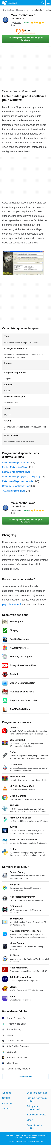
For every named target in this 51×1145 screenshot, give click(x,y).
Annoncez (7, 1103)
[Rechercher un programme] (42, 2)
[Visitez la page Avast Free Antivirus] (25, 31)
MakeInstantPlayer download (16, 462)
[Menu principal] (48, 2)
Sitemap (6, 1108)
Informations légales (36, 1115)
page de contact (11, 604)
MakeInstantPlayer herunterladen (18, 481)
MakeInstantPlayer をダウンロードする (21, 476)
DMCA (30, 1120)
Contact (6, 1098)
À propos (6, 1093)
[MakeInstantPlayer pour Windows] (5, 20)
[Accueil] (3, 10)
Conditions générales (37, 1093)
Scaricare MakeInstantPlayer (16, 472)
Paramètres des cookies (34, 1126)
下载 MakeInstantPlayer (13, 491)
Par (16, 22)
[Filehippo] (9, 2)
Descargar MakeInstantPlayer (16, 486)
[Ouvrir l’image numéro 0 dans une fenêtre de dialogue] (23, 263)
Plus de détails (25, 1076)
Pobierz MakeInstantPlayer (15, 467)
